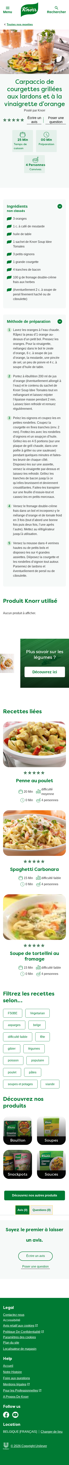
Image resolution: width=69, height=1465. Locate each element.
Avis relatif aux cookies (18, 1325)
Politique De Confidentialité (21, 1331)
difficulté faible (17, 1036)
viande (50, 1084)
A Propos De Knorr (16, 1396)
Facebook (6, 1415)
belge (37, 1025)
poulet (12, 1072)
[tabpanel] (34, 1249)
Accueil (8, 1365)
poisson (13, 1060)
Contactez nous (13, 1314)
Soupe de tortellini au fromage (34, 957)
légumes (34, 1048)
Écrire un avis (35, 1256)
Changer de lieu (51, 1431)
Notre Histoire (12, 1372)
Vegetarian (37, 1013)
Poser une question (35, 1266)
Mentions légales (14, 1384)
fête (42, 1036)
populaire (37, 1060)
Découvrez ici (44, 672)
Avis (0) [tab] (22, 1210)
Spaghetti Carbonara (34, 870)
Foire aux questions (16, 1378)
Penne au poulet (34, 781)
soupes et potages (20, 1084)
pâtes (32, 1072)
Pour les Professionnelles (20, 1390)
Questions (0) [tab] (42, 1210)
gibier (12, 1048)
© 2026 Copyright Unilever (29, 1446)
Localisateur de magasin (19, 1348)
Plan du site (11, 1342)
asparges (14, 1025)
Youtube (15, 1415)
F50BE (12, 1013)
